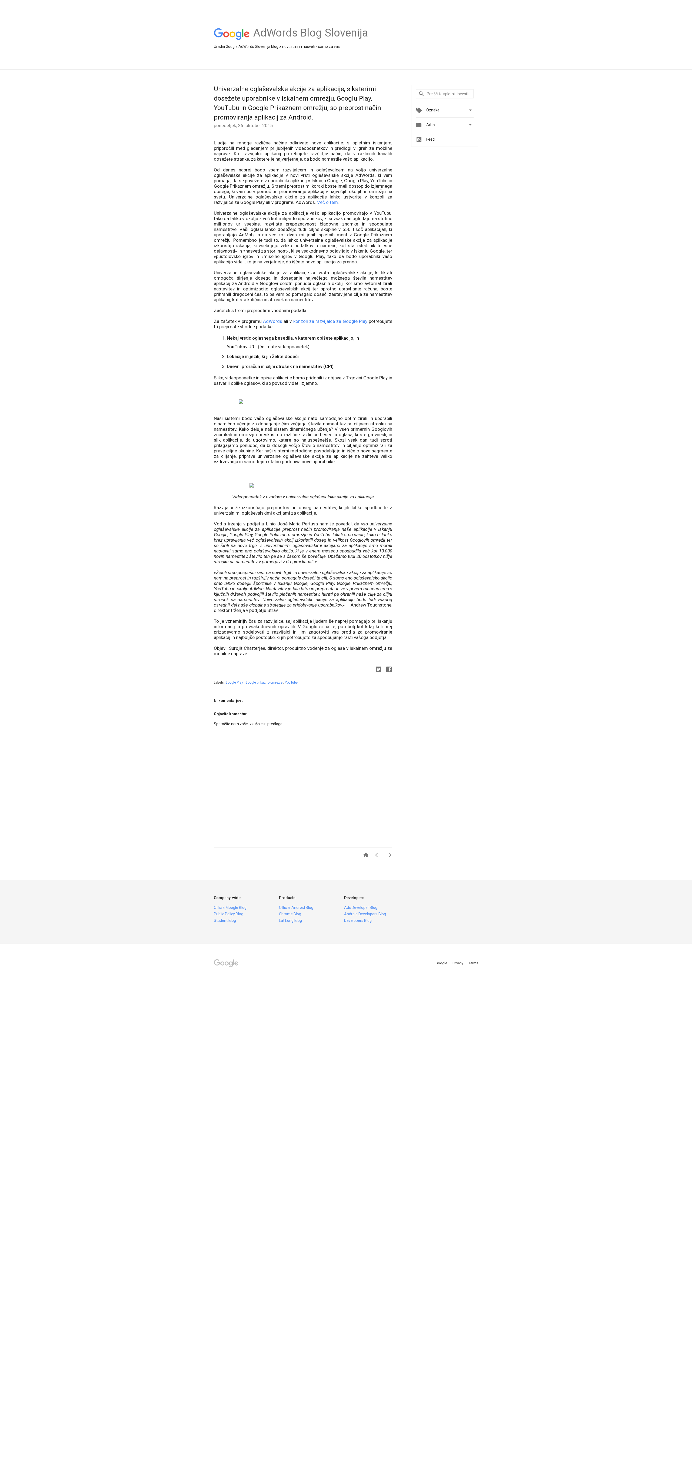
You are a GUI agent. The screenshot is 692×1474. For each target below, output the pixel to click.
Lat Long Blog (290, 920)
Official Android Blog (296, 907)
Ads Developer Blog (360, 907)
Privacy (458, 963)
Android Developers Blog (365, 914)
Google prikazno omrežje (264, 682)
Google (441, 963)
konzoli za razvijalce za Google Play (330, 321)
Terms (473, 963)
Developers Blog (358, 920)
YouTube (291, 682)
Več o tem (327, 202)
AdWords (272, 321)
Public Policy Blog (228, 914)
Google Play (234, 682)
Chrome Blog (290, 914)
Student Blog (225, 920)
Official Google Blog (230, 907)
